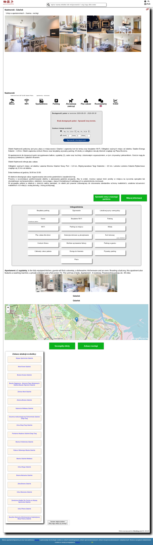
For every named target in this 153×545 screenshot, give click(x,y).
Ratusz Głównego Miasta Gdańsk (24, 450)
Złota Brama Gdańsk (24, 484)
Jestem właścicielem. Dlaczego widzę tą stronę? (58, 522)
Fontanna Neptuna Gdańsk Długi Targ (24, 433)
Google (37, 540)
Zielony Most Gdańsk (24, 392)
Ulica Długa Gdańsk (24, 467)
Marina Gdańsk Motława (24, 458)
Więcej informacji (134, 198)
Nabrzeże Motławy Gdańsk (24, 408)
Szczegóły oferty (62, 346)
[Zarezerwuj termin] (147, 9)
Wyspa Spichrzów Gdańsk (24, 358)
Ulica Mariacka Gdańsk (24, 492)
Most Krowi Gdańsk (24, 366)
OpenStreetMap (143, 339)
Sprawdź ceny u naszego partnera (106, 198)
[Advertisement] (76, 71)
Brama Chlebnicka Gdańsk (24, 442)
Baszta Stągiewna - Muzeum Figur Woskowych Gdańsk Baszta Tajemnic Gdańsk (24, 384)
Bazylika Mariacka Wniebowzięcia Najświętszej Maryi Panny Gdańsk (24, 518)
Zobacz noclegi (91, 346)
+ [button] (8, 307)
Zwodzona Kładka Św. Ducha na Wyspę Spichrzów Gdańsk (24, 501)
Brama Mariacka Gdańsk (24, 475)
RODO (78, 542)
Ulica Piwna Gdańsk (24, 509)
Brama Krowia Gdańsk (24, 375)
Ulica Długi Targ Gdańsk (24, 425)
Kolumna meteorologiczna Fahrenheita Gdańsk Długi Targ (24, 417)
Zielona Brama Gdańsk (24, 400)
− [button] (8, 311)
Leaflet (134, 339)
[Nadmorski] (32, 34)
